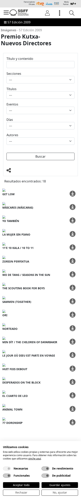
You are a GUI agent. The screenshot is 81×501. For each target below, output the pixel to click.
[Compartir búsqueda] (40, 170)
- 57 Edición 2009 (21, 30)
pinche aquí (34, 458)
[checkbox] (7, 468)
